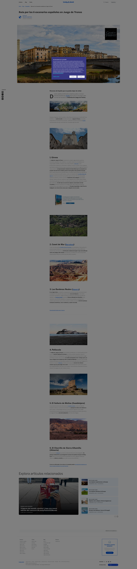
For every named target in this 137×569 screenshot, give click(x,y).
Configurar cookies (56, 76)
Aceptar (81, 76)
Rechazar (73, 76)
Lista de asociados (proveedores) (58, 73)
